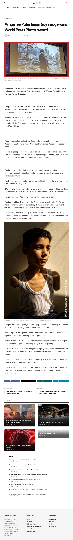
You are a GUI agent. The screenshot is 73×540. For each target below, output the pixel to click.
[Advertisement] (36, 12)
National (16, 7)
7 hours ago (14, 496)
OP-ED (50, 524)
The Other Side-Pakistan (46, 7)
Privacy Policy (31, 531)
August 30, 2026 (10, 424)
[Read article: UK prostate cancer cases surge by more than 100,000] (19, 440)
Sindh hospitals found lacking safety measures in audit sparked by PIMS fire (29, 474)
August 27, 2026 (44, 435)
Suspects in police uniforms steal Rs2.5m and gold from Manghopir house (29, 489)
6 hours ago (14, 481)
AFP (17, 35)
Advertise (29, 521)
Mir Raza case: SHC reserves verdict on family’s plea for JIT (25, 479)
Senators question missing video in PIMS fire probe (23, 465)
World (10, 18)
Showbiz (51, 521)
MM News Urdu (31, 524)
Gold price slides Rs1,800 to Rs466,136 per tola (22, 484)
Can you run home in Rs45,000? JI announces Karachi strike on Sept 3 (28, 494)
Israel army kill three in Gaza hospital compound (52, 422)
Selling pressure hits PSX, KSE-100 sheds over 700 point (25, 460)
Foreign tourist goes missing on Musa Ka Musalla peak (24, 469)
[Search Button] (5, 2)
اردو (66, 2)
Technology (52, 526)
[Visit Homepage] (34, 2)
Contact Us (30, 529)
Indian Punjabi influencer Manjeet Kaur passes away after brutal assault (18, 421)
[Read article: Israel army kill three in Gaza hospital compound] (53, 415)
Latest (8, 7)
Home (6, 18)
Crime (24, 7)
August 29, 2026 (44, 424)
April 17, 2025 (25, 35)
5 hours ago (14, 461)
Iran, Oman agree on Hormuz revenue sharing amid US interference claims (52, 432)
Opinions (32, 7)
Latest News (52, 519)
